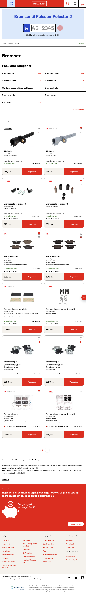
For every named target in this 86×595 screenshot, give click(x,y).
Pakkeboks (26, 549)
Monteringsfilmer (8, 547)
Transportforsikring (50, 555)
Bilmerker (5, 558)
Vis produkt (32, 172)
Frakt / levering (48, 540)
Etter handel (70, 547)
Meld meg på (76, 524)
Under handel (70, 544)
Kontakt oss (6, 551)
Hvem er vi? (6, 544)
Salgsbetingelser (39, 579)
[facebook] (69, 577)
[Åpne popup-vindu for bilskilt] (11, 3)
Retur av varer (48, 558)
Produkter (10, 43)
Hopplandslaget (71, 560)
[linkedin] (82, 577)
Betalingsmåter (48, 544)
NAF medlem (27, 553)
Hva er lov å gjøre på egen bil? (30, 545)
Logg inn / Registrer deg (29, 561)
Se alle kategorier (77, 109)
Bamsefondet (70, 556)
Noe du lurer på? (8, 555)
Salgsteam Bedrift (29, 557)
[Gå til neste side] (47, 450)
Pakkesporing (48, 547)
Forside (4, 43)
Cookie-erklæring (24, 579)
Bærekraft (26, 540)
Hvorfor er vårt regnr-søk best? (9, 566)
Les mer (6, 479)
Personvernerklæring (8, 579)
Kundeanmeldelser (8, 562)
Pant (44, 551)
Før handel (69, 540)
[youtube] (76, 577)
